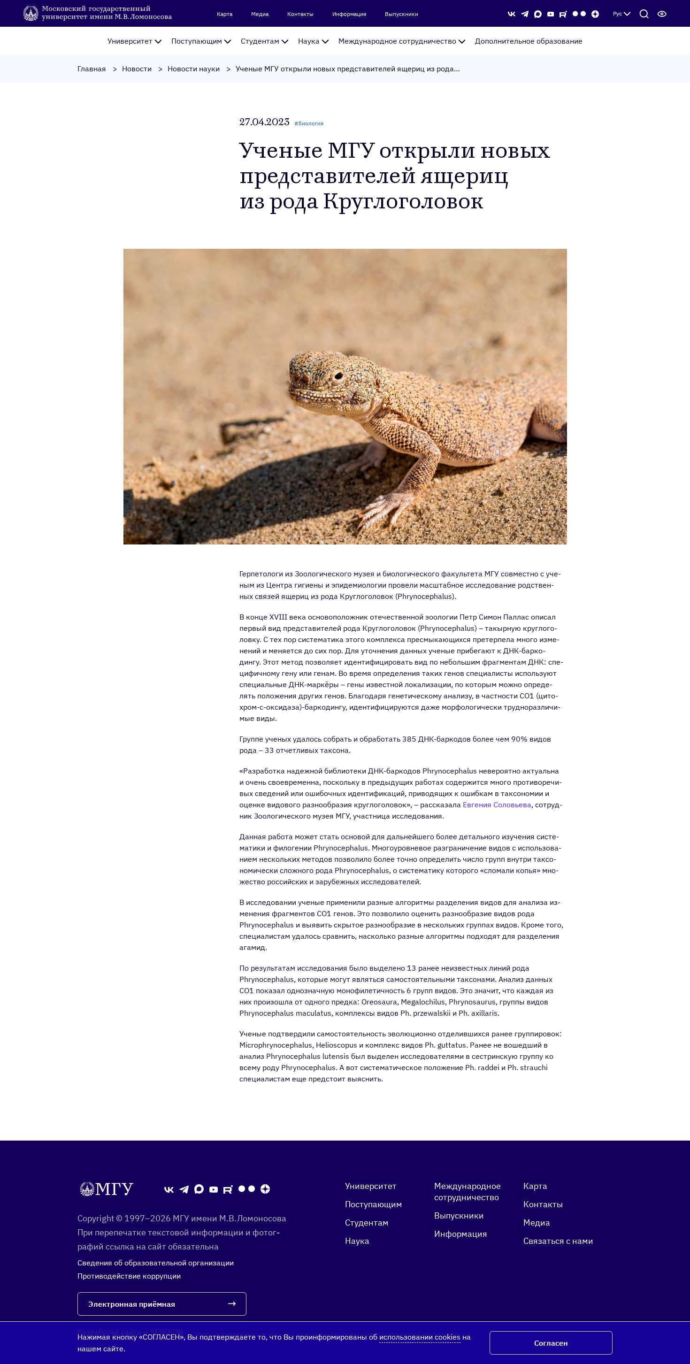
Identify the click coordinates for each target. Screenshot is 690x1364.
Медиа (259, 14)
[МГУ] (98, 12)
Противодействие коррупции (129, 1275)
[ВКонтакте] (511, 13)
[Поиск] (644, 13)
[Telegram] (525, 13)
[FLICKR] (579, 13)
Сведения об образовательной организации (155, 1262)
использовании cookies (419, 1336)
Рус (617, 13)
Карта (224, 14)
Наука (309, 41)
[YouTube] (550, 13)
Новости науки (194, 68)
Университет (130, 41)
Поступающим (196, 41)
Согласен (551, 1343)
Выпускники (401, 14)
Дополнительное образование (529, 41)
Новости (137, 68)
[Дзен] (595, 13)
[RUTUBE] (563, 13)
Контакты (300, 14)
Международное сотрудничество (397, 41)
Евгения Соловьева (497, 804)
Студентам (260, 41)
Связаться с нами (558, 1240)
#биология (308, 123)
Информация (349, 14)
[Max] (538, 13)
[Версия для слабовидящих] (662, 13)
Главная (91, 68)
